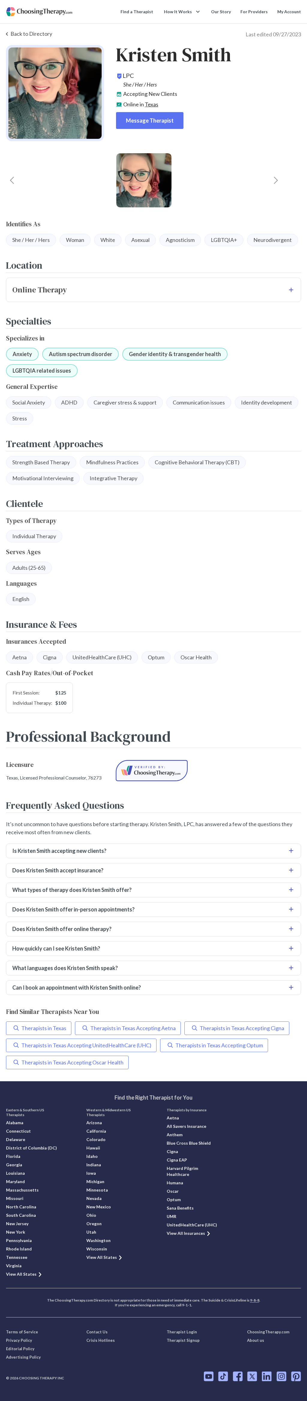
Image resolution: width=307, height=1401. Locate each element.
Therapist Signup (183, 1340)
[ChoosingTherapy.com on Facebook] (238, 1376)
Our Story (221, 11)
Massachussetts (22, 1189)
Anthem (175, 1134)
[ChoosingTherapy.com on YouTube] (208, 1376)
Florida (13, 1156)
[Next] (276, 180)
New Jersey (17, 1223)
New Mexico (98, 1206)
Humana (175, 1182)
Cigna (172, 1151)
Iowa (91, 1173)
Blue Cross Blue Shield (189, 1143)
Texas (151, 104)
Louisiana (15, 1173)
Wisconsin (96, 1248)
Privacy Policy (19, 1340)
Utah (91, 1232)
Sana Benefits (180, 1207)
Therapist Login (182, 1331)
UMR (171, 1216)
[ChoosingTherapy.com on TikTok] (223, 1376)
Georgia (14, 1164)
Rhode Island (19, 1248)
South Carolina (21, 1215)
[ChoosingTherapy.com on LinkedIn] (267, 1376)
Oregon (94, 1223)
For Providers (254, 11)
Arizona (94, 1122)
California (96, 1131)
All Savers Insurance (186, 1126)
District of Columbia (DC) (31, 1147)
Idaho (92, 1156)
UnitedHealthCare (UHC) (192, 1224)
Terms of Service (22, 1331)
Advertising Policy (23, 1357)
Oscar (173, 1191)
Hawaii (93, 1147)
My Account (289, 11)
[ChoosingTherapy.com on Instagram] (281, 1376)
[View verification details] (151, 770)
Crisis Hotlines (100, 1340)
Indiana (93, 1164)
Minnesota (97, 1189)
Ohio (91, 1215)
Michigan (95, 1181)
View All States (21, 1274)
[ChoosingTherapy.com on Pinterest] (296, 1376)
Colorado (96, 1139)
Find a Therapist (137, 11)
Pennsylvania (19, 1240)
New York (15, 1232)
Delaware (15, 1139)
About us (255, 1340)
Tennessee (16, 1257)
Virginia (14, 1265)
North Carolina (21, 1206)
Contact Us (97, 1331)
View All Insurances (186, 1233)
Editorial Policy (20, 1348)
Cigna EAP (177, 1159)
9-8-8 (254, 1300)
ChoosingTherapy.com (268, 1331)
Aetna (173, 1117)
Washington (98, 1240)
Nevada (94, 1198)
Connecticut (18, 1131)
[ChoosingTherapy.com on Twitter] (252, 1376)
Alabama (14, 1122)
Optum (174, 1199)
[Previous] (12, 180)
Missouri (14, 1198)
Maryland (15, 1181)
